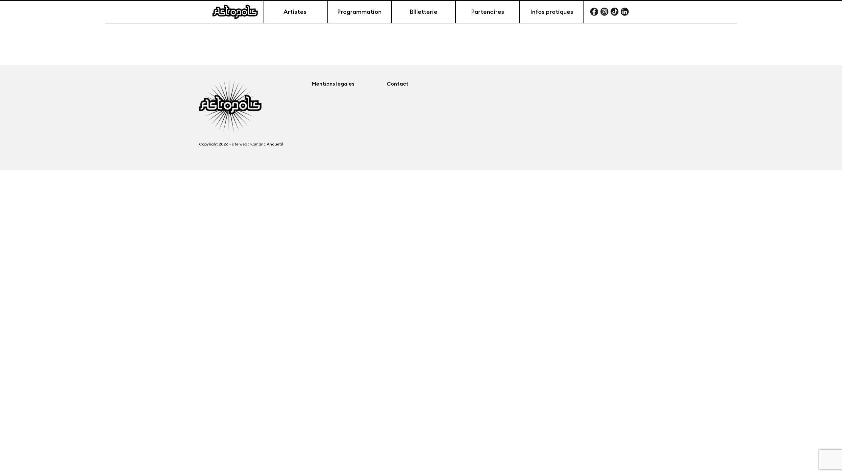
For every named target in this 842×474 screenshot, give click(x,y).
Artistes (295, 11)
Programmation (359, 11)
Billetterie (423, 11)
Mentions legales (333, 83)
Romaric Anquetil (266, 144)
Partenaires (487, 11)
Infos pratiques (551, 11)
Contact (398, 83)
